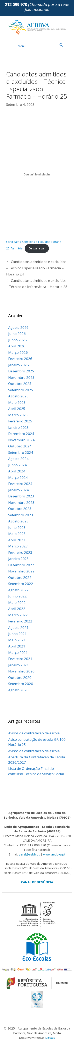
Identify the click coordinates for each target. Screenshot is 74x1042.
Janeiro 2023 (18, 558)
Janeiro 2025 (18, 427)
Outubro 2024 (19, 446)
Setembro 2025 (20, 390)
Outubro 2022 (19, 577)
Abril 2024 (16, 471)
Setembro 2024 (20, 452)
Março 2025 (18, 415)
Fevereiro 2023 (20, 552)
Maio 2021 (17, 640)
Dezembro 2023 (21, 496)
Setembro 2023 (20, 515)
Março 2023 (18, 546)
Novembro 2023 (21, 502)
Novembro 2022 (21, 571)
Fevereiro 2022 (20, 621)
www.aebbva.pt (54, 854)
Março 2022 (18, 615)
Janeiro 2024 (18, 490)
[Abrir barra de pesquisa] (61, 45)
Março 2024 (18, 477)
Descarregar (37, 248)
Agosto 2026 (18, 327)
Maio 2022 (17, 602)
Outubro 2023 (19, 508)
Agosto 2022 (18, 590)
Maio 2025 (17, 402)
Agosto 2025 (18, 396)
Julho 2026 (17, 333)
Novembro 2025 (21, 377)
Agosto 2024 (18, 458)
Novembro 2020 (21, 671)
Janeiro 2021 (18, 665)
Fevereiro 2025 (20, 421)
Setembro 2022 (20, 583)
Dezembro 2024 (21, 433)
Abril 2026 (16, 346)
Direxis (50, 1037)
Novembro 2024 (21, 440)
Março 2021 (18, 652)
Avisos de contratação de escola (34, 733)
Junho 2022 (17, 596)
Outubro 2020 (19, 677)
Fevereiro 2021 (20, 658)
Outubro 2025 (19, 383)
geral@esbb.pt (29, 854)
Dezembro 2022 (21, 565)
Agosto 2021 (18, 627)
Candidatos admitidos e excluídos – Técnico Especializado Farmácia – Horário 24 (36, 267)
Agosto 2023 (18, 521)
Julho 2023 (17, 527)
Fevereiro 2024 (20, 483)
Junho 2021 (17, 633)
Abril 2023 (16, 540)
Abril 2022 (16, 608)
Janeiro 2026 (18, 365)
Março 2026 (18, 352)
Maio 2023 (17, 533)
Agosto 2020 (18, 690)
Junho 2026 (17, 340)
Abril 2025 (16, 408)
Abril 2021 (16, 646)
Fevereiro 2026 (20, 358)
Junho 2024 (17, 465)
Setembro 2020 (20, 683)
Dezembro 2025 (21, 371)
